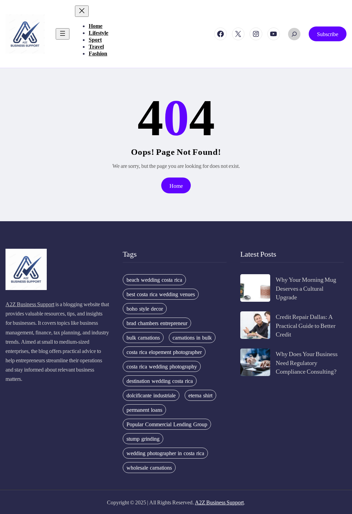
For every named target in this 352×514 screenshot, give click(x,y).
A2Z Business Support (30, 304)
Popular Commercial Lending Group (166, 424)
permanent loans (144, 409)
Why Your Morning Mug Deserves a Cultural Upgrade (306, 287)
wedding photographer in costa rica (165, 453)
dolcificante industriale (151, 395)
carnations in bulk (192, 337)
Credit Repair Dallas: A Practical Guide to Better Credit (306, 325)
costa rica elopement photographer (164, 352)
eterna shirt (200, 395)
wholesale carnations (149, 467)
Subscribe (327, 34)
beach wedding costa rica (154, 279)
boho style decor (144, 308)
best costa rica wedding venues (160, 294)
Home (176, 185)
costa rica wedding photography (161, 366)
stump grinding (143, 438)
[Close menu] (82, 11)
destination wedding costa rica (159, 380)
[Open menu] (62, 34)
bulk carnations (143, 337)
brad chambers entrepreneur (156, 323)
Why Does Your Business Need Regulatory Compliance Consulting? (307, 362)
